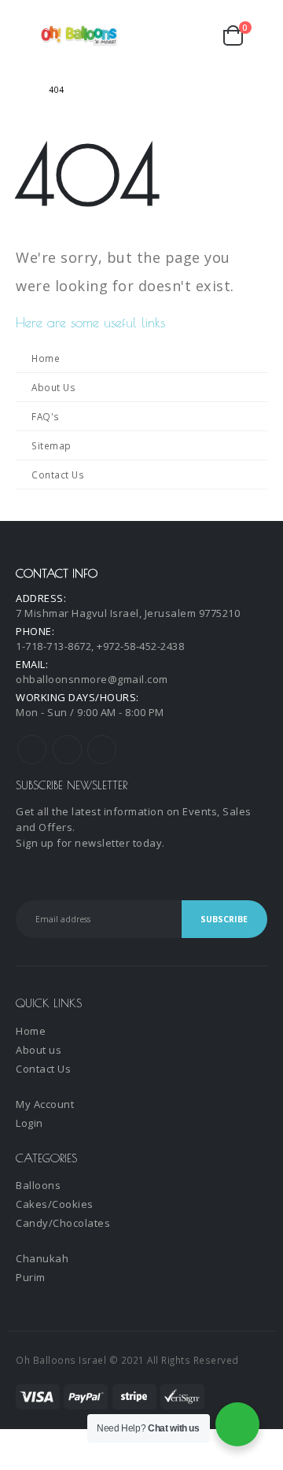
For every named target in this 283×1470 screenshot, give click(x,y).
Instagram (101, 749)
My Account (45, 1104)
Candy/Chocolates (63, 1223)
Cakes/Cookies (55, 1204)
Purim (31, 1277)
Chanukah (42, 1258)
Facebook (31, 749)
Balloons (38, 1185)
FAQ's (45, 416)
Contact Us (57, 474)
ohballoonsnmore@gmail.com (92, 679)
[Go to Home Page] (21, 89)
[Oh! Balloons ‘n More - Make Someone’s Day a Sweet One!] (79, 35)
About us (38, 1050)
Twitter (67, 749)
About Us (53, 387)
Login (29, 1123)
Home (45, 358)
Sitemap (51, 445)
